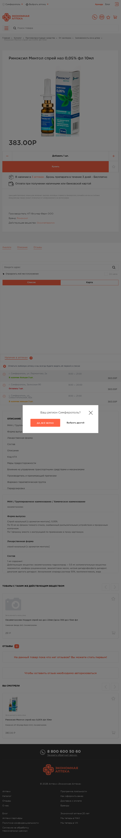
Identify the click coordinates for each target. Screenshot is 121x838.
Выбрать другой (75, 423)
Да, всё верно (45, 423)
